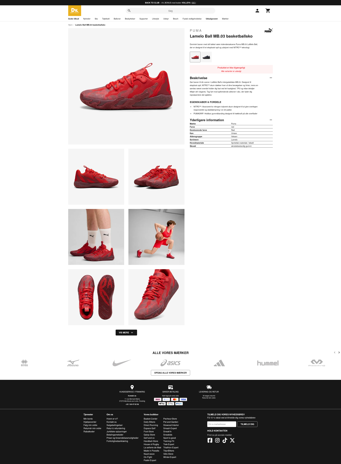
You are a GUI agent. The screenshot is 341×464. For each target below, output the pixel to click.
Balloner (117, 18)
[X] (232, 441)
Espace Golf (149, 428)
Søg (170, 10)
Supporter (143, 18)
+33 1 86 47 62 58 (132, 404)
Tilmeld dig (247, 424)
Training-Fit (168, 441)
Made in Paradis (151, 450)
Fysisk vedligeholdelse (192, 18)
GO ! (194, 2)
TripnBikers (168, 450)
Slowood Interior (171, 425)
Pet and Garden (170, 421)
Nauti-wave (149, 453)
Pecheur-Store (170, 418)
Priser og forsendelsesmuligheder (122, 437)
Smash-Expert (170, 428)
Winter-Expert (169, 457)
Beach (175, 18)
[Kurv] (268, 10)
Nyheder (86, 18)
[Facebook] (210, 441)
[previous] (335, 353)
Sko (96, 18)
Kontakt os (132, 396)
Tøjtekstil (105, 18)
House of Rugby (151, 444)
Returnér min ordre (92, 428)
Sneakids (167, 434)
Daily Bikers (149, 421)
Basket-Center (150, 418)
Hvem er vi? (112, 418)
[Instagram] (217, 441)
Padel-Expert (150, 460)
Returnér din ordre (209, 398)
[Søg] (129, 11)
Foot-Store (149, 431)
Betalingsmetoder (115, 434)
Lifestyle (155, 18)
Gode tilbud (73, 18)
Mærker (225, 18)
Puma (196, 30)
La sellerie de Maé (152, 447)
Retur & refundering (116, 428)
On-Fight (148, 457)
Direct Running (151, 425)
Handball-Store (151, 441)
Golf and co (149, 437)
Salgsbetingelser (115, 425)
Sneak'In (167, 431)
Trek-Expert (168, 444)
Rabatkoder (89, 431)
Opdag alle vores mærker (170, 372)
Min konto (88, 418)
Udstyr (166, 18)
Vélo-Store (168, 453)
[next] (339, 353)
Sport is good (169, 437)
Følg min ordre (90, 425)
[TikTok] (225, 441)
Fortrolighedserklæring (117, 441)
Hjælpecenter (90, 421)
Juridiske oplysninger (117, 431)
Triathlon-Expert (170, 447)
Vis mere (124, 332)
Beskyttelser (130, 18)
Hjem (70, 24)
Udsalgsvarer (212, 18)
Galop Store (149, 434)
